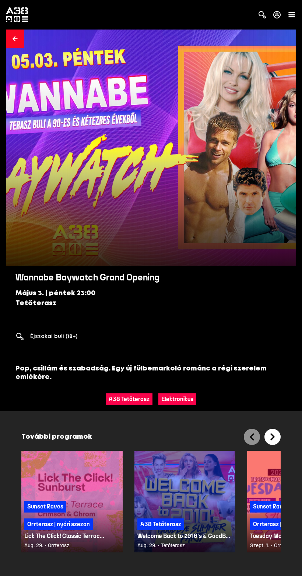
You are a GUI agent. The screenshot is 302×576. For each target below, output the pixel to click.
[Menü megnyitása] (291, 14)
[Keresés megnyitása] (262, 14)
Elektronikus (177, 399)
